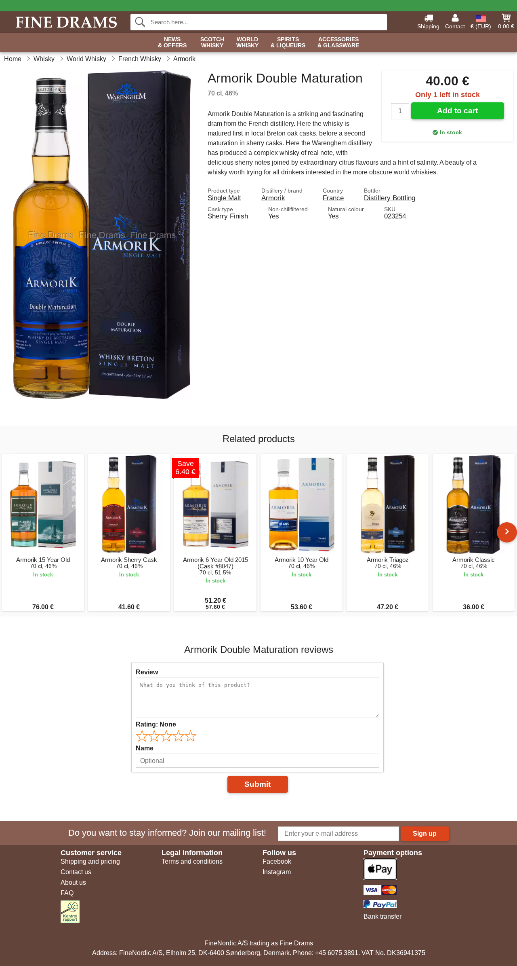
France (333, 198)
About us (73, 882)
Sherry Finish (228, 216)
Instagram (277, 872)
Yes (273, 216)
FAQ (67, 893)
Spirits (288, 42)
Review (147, 672)
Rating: (156, 724)
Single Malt (224, 198)
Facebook (277, 861)
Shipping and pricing (90, 861)
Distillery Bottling (389, 198)
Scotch (212, 42)
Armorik (273, 198)
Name (144, 748)
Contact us (76, 872)
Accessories (338, 42)
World (247, 42)
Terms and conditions (192, 861)
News (172, 42)
